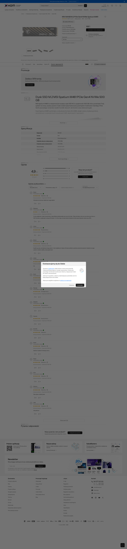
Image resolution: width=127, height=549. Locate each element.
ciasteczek (51, 268)
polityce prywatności (65, 280)
